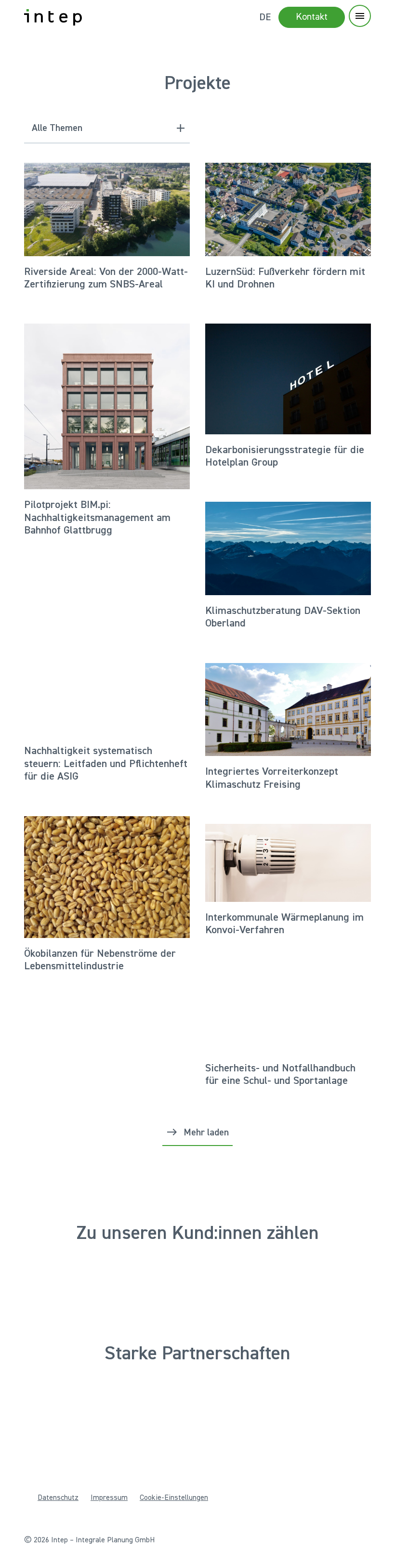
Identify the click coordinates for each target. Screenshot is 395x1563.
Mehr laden (206, 1132)
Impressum (109, 1498)
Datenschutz (58, 1498)
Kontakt (312, 17)
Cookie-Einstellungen (174, 1498)
